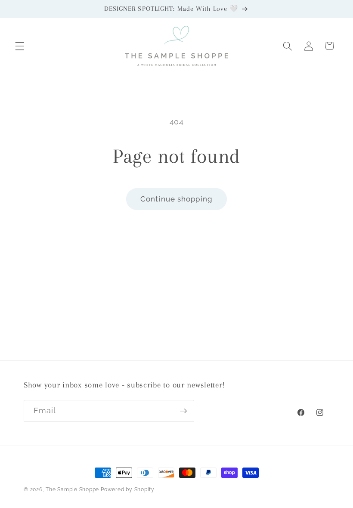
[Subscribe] (183, 411)
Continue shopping (176, 199)
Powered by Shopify (128, 489)
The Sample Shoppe (72, 489)
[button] (19, 45)
